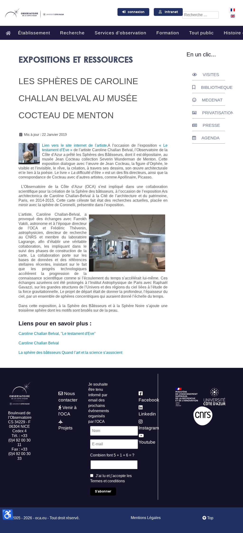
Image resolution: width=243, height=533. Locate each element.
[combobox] (200, 15)
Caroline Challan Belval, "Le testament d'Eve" (57, 334)
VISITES (211, 74)
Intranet (171, 12)
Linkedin (147, 413)
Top (209, 518)
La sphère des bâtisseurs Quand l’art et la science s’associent (70, 353)
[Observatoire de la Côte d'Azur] (34, 12)
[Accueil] (9, 31)
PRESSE (211, 125)
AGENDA (210, 138)
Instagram (149, 427)
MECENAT (212, 100)
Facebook (149, 399)
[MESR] (186, 397)
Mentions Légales (146, 518)
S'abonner (103, 491)
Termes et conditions (107, 481)
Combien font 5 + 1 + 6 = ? (112, 455)
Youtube (147, 442)
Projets (65, 427)
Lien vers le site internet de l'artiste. (75, 145)
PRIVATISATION (218, 112)
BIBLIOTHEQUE (217, 87)
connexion (136, 12)
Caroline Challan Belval (39, 343)
